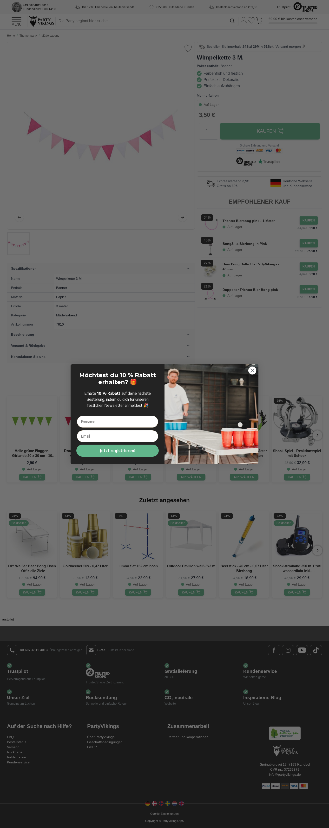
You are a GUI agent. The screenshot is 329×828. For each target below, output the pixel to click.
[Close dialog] (252, 370)
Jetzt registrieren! (117, 450)
